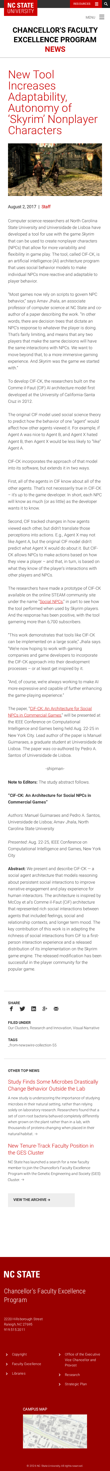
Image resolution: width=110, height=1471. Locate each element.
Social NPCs (51, 601)
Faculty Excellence (26, 1364)
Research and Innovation (50, 1028)
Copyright (19, 1354)
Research (72, 1375)
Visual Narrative (86, 1028)
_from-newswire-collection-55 (32, 1045)
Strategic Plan (76, 1384)
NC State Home (24, 4)
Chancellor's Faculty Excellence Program (55, 40)
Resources (82, 4)
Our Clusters (18, 1028)
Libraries (19, 1373)
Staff (46, 206)
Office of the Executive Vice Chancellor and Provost (82, 1359)
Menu (95, 16)
